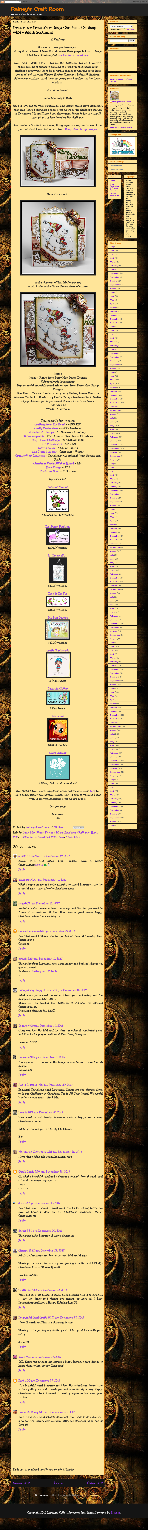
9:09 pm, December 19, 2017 (45, 1025)
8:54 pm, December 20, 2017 (45, 1230)
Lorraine (24, 1057)
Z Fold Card (73, 837)
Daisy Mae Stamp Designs (81, 129)
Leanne (23, 1025)
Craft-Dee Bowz (50, 471)
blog (92, 791)
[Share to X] (79, 827)
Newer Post (21, 1483)
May (112, 254)
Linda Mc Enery (28, 1412)
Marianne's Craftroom (32, 1151)
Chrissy (23, 1250)
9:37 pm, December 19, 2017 (47, 1057)
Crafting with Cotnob (44, 971)
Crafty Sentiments (58, 650)
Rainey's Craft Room (37, 9)
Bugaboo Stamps (58, 487)
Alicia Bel (58, 716)
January (113, 269)
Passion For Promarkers (73, 55)
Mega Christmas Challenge (73, 832)
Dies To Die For (57, 593)
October (113, 281)
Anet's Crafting (27, 1084)
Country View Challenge (30, 455)
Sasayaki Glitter (58, 688)
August (113, 288)
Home (58, 1483)
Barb (21, 1380)
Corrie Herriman (29, 931)
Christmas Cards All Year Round (53, 463)
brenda (23, 1112)
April (112, 258)
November (114, 277)
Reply (21, 869)
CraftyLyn (24, 1290)
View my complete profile (121, 127)
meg (21, 903)
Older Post (95, 1483)
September (115, 285)
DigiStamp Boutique (57, 526)
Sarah (22, 1230)
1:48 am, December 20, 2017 (55, 1084)
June (112, 250)
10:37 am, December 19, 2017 (48, 879)
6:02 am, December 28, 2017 (57, 1412)
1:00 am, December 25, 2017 (42, 1380)
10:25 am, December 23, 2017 (66, 1317)
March (113, 262)
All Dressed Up (57, 555)
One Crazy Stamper (44, 451)
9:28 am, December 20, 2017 (64, 1151)
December (114, 273)
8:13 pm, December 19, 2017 (45, 958)
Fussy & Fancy (46, 448)
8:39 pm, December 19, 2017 (69, 990)
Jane (21, 1203)
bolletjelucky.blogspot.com (34, 990)
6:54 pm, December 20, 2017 (43, 1203)
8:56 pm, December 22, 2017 (49, 1290)
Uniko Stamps (57, 752)
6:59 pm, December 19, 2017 (57, 931)
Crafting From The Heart (50, 424)
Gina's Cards (26, 1171)
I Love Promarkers (50, 444)
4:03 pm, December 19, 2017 (42, 903)
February (114, 266)
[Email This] (74, 827)
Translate (130, 29)
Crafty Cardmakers (46, 428)
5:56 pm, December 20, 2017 (52, 1171)
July (112, 247)
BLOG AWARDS (114, 195)
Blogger (115, 1512)
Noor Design (53, 467)
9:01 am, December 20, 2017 (45, 1112)
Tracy (21, 1357)
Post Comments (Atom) (66, 1495)
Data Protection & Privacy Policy (114, 187)
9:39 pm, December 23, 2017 (44, 1357)
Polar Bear (57, 837)
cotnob (22, 958)
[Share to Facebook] (81, 827)
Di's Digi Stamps (58, 617)
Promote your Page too (116, 169)
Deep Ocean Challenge (46, 440)
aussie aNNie (26, 856)
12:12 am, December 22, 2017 (47, 1250)
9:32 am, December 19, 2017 (52, 856)
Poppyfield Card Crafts (32, 1317)
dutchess (23, 879)
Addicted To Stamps (41, 432)
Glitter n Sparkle (33, 436)
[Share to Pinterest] (83, 827)
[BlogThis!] (77, 827)
